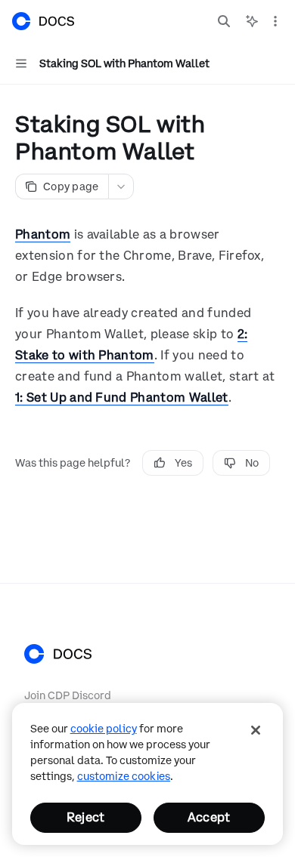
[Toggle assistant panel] (252, 21)
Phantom (42, 234)
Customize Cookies (123, 776)
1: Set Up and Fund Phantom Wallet (121, 397)
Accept (209, 817)
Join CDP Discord (67, 695)
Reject (85, 817)
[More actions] (275, 21)
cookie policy (103, 728)
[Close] (256, 730)
